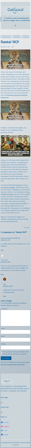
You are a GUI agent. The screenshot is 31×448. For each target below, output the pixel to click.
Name (3, 328)
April (4, 284)
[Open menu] (15, 25)
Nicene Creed (5, 88)
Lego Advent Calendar (8, 187)
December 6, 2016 (5, 262)
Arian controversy (6, 86)
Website (3, 344)
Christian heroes (6, 36)
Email (3, 336)
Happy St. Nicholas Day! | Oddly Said (10, 238)
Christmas (25, 36)
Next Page (27, 227)
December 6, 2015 (5, 240)
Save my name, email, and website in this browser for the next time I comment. (15, 353)
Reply (2, 250)
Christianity (16, 36)
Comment (4, 309)
